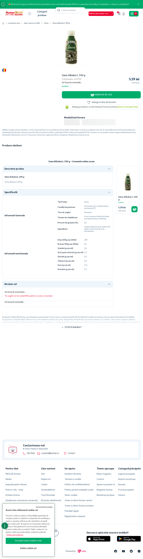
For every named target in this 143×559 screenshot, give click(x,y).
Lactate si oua (14, 3)
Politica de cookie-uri (14, 535)
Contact (71, 453)
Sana (46, 3)
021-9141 (31, 453)
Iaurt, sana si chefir (32, 3)
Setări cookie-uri (28, 548)
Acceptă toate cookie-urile (28, 541)
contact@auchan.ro (50, 453)
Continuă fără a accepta (44, 507)
